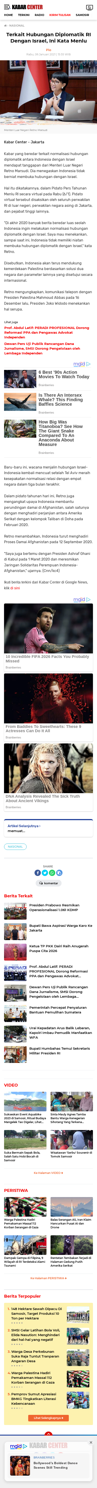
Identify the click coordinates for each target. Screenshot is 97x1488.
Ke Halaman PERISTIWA (47, 1278)
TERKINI (24, 15)
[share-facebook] (38, 873)
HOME (8, 15)
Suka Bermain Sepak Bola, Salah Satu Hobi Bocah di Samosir (22, 1156)
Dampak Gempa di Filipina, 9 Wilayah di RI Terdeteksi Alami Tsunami (24, 1261)
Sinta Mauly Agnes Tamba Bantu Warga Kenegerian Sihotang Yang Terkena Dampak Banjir (68, 1118)
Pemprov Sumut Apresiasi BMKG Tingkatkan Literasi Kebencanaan (33, 1399)
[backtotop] (48, 1436)
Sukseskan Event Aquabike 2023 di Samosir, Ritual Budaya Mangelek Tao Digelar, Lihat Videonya (25, 1118)
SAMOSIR (82, 15)
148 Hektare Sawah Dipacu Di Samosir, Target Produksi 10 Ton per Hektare (36, 1313)
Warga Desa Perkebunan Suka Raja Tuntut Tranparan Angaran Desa (35, 1356)
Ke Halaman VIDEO (47, 1173)
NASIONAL (15, 846)
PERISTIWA (16, 1190)
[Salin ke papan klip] (59, 873)
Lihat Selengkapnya (47, 1418)
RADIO (39, 15)
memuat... (16, 831)
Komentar (51, 883)
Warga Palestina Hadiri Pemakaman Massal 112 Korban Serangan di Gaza (21, 1223)
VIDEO (11, 1085)
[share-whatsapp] (52, 873)
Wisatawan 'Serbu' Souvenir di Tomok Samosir (71, 1154)
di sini (15, 588)
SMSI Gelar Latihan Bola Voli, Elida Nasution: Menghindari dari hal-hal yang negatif (35, 1335)
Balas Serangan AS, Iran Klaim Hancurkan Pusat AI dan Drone (71, 1223)
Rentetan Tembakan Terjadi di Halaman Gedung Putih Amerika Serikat (71, 1261)
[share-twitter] (45, 873)
